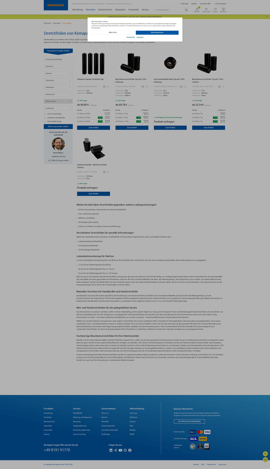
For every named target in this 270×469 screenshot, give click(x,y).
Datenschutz (131, 37)
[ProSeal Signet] (8, 462)
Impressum (140, 37)
